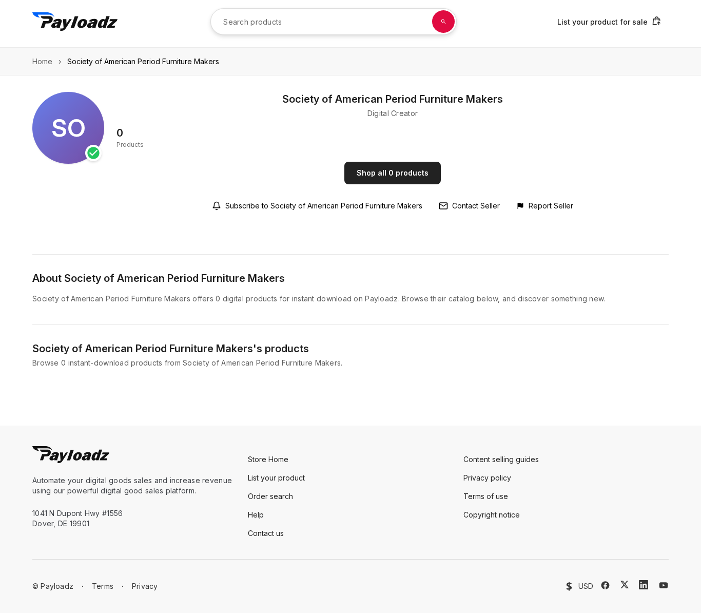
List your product (276, 477)
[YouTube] (663, 585)
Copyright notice (491, 514)
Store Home (268, 459)
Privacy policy (487, 477)
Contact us (266, 533)
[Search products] (443, 21)
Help (256, 514)
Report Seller (551, 205)
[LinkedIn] (643, 584)
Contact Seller (476, 205)
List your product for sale (602, 21)
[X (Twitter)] (624, 584)
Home (42, 61)
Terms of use (485, 496)
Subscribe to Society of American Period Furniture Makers (323, 205)
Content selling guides (501, 459)
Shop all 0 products (393, 172)
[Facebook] (605, 585)
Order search (270, 496)
